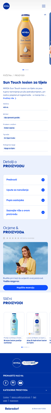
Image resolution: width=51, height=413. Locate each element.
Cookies (6, 397)
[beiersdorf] (12, 408)
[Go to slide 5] (28, 347)
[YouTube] (20, 383)
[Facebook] (5, 383)
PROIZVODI (19, 75)
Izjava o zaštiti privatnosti (21, 397)
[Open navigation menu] (43, 6)
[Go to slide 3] (26, 69)
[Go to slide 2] (24, 69)
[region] (25, 39)
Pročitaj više (8, 98)
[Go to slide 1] (23, 69)
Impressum (14, 401)
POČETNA (7, 75)
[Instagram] (13, 383)
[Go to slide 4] (27, 69)
